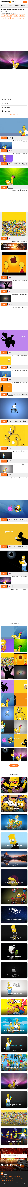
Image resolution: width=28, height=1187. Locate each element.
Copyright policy (16, 1178)
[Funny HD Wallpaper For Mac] (7, 727)
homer (15, 15)
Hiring (15, 1176)
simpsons (9, 15)
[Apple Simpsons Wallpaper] (20, 632)
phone (8, 18)
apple (3, 15)
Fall (13, 1161)
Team (6, 1176)
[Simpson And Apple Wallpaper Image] (7, 700)
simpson (22, 15)
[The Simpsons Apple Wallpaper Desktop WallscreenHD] (7, 754)
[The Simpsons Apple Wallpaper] (7, 632)
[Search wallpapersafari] (2, 1156)
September (4, 1161)
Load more (14, 765)
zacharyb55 (7, 111)
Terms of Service (9, 1180)
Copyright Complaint (6, 1178)
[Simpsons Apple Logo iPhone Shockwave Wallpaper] (20, 659)
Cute (21, 1159)
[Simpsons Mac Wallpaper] (7, 686)
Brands (23, 5)
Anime (10, 5)
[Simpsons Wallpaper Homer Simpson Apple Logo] (20, 727)
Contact (11, 1176)
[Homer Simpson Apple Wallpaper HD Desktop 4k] (20, 645)
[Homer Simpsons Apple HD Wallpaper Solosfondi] (20, 754)
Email (18, 1176)
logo (13, 18)
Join (25, 2)
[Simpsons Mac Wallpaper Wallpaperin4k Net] (7, 645)
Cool (18, 1159)
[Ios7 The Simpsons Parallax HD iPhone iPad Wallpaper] (7, 659)
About (2, 1176)
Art (5, 5)
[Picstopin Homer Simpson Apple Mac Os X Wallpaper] (7, 740)
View (3, 138)
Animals (16, 5)
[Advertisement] (14, 36)
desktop (19, 18)
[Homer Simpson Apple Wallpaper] (20, 672)
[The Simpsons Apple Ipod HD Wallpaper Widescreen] (20, 740)
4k (1, 5)
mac (3, 18)
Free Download (14, 114)
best (3, 20)
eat (24, 18)
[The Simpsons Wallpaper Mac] (20, 686)
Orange (9, 1161)
